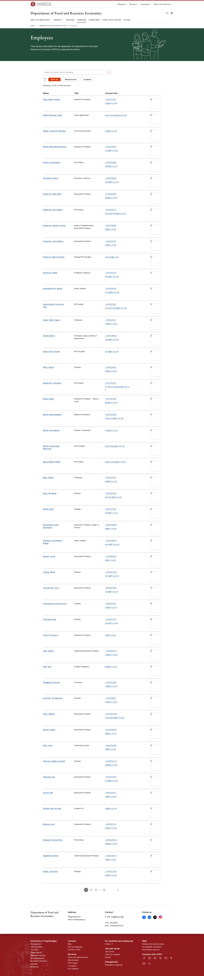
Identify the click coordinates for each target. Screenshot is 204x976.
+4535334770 (111, 761)
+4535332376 (110, 651)
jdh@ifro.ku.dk (111, 667)
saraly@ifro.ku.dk (112, 292)
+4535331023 (110, 241)
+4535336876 (111, 730)
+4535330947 (111, 147)
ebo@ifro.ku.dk (111, 513)
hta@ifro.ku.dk (111, 324)
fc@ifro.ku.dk (110, 635)
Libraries (34, 964)
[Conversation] (144, 963)
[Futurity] (171, 958)
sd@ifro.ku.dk (110, 733)
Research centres (38, 955)
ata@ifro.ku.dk (111, 103)
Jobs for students (112, 954)
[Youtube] (166, 958)
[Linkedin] (149, 917)
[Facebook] (144, 917)
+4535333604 (110, 777)
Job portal (109, 951)
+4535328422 (110, 288)
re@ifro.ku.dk (110, 859)
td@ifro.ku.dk (110, 749)
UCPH (33, 25)
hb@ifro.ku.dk (111, 371)
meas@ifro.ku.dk (112, 339)
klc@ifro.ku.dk (111, 607)
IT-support (72, 966)
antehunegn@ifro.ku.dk (115, 446)
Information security (150, 950)
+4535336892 (110, 225)
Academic (88, 79)
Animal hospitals (37, 958)
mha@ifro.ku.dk (111, 150)
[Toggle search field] (167, 13)
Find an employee (75, 947)
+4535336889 (111, 525)
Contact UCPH (74, 950)
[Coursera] (149, 963)
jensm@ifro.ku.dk (112, 544)
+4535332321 (110, 320)
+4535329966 (111, 840)
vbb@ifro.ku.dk (111, 430)
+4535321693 (110, 604)
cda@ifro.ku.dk (111, 686)
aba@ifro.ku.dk (111, 166)
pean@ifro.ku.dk (112, 276)
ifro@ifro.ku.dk (117, 917)
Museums (35, 967)
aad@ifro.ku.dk (111, 765)
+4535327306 (110, 871)
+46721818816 (111, 714)
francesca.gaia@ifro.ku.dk (116, 308)
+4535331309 (110, 304)
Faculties (34, 950)
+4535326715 (110, 210)
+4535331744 (110, 824)
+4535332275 (110, 273)
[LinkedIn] (149, 958)
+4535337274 (110, 619)
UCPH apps (73, 963)
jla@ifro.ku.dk (110, 229)
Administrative (71, 79)
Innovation (145, 4)
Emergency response (114, 965)
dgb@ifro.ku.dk (111, 402)
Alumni (108, 957)
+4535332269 (110, 682)
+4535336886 (111, 336)
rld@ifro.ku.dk (111, 808)
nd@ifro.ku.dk (111, 796)
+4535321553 (110, 99)
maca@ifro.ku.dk (112, 576)
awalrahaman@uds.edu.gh (116, 115)
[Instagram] (160, 917)
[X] (155, 917)
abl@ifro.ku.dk (111, 481)
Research (133, 4)
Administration (37, 947)
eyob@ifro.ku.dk (112, 351)
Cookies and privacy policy (153, 944)
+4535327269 (110, 572)
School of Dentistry (39, 961)
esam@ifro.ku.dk (112, 182)
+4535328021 (110, 698)
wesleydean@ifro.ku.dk (114, 718)
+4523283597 (110, 556)
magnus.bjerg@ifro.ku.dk (115, 462)
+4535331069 (110, 588)
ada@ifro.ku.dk (111, 198)
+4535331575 (110, 793)
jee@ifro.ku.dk (111, 828)
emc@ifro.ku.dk (111, 623)
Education (122, 4)
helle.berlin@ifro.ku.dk (114, 418)
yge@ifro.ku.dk (111, 844)
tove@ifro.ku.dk (111, 592)
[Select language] (171, 13)
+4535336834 (110, 541)
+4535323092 (110, 493)
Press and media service (78, 957)
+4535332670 (110, 856)
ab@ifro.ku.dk (111, 528)
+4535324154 (110, 383)
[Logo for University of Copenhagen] (41, 4)
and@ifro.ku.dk (111, 655)
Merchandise (73, 960)
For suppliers (73, 969)
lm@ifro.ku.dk (110, 245)
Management (36, 944)
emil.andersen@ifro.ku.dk (115, 213)
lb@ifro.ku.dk (110, 560)
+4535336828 (110, 178)
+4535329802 (110, 194)
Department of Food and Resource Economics (66, 13)
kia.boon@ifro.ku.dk (113, 497)
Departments (36, 952)
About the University (162, 4)
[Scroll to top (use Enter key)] (193, 925)
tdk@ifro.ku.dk (111, 702)
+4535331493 (110, 399)
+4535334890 (111, 162)
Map (70, 944)
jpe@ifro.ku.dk (111, 875)
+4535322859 (110, 414)
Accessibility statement (152, 947)
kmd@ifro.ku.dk (111, 781)
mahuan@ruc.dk (112, 257)
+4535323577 (110, 478)
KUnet (107, 944)
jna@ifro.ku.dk (111, 131)
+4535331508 (110, 509)
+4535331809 (110, 367)
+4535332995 (110, 745)
